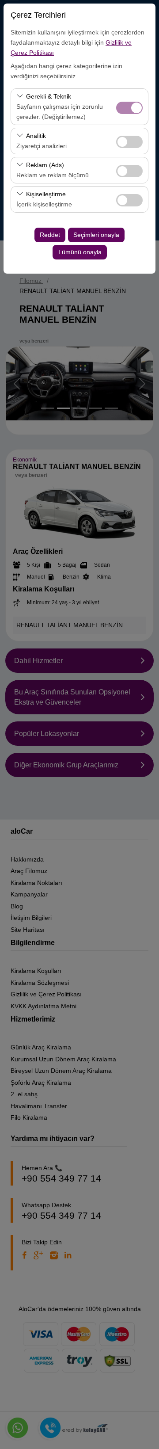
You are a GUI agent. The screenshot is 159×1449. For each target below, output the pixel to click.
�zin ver (129, 142)
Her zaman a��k (129, 108)
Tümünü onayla (80, 251)
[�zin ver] (129, 140)
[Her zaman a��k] (129, 106)
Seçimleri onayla (96, 234)
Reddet (50, 234)
